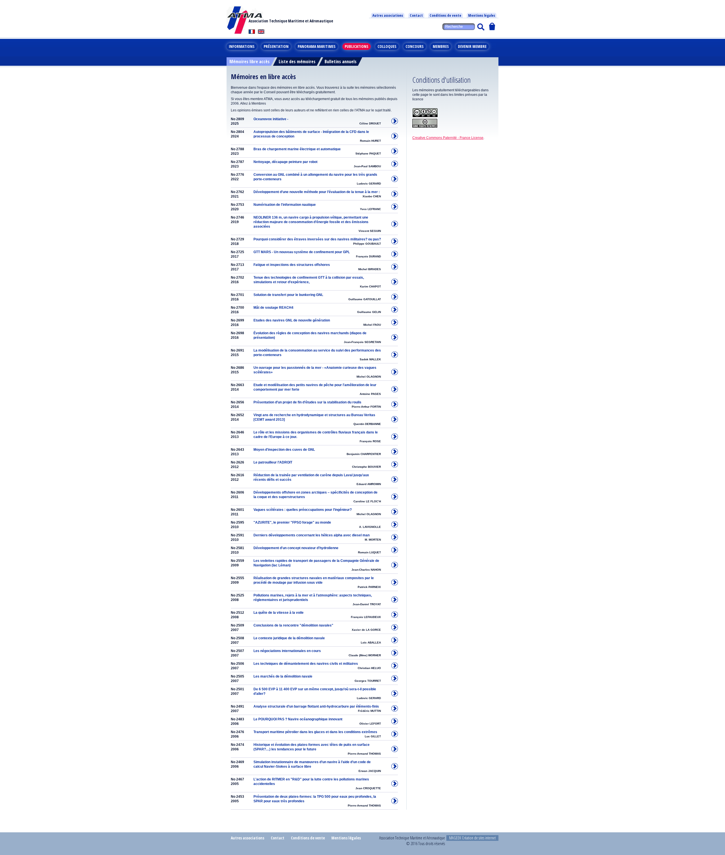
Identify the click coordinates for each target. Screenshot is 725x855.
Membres (441, 46)
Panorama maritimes (317, 46)
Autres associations (387, 15)
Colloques (387, 46)
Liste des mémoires (297, 61)
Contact (416, 15)
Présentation (276, 46)
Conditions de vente (445, 15)
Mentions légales (481, 15)
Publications (356, 46)
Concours (415, 46)
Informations (242, 46)
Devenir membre (472, 46)
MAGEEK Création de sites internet (472, 838)
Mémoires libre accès (249, 61)
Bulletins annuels (341, 61)
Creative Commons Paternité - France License (447, 138)
